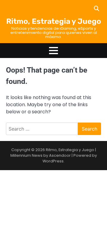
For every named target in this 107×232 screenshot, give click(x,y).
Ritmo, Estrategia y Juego (53, 21)
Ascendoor (60, 155)
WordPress (53, 161)
